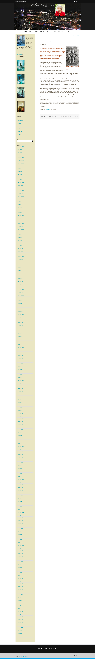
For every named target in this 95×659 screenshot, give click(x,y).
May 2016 (20, 438)
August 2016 (20, 429)
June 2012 (20, 567)
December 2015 (21, 451)
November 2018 (21, 355)
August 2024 (20, 165)
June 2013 (20, 534)
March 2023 (20, 212)
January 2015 (20, 482)
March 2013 (20, 542)
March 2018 (20, 377)
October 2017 (20, 391)
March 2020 (20, 311)
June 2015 (20, 468)
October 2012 (20, 556)
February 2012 (21, 578)
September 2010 (21, 625)
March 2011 (20, 608)
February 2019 (21, 347)
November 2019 (21, 322)
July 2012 (20, 564)
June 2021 (20, 270)
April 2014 (20, 506)
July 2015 (20, 465)
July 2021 (20, 267)
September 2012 (21, 559)
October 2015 (20, 457)
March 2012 (20, 575)
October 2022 (20, 226)
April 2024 (20, 176)
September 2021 (21, 262)
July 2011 (19, 597)
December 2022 (21, 220)
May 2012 (20, 570)
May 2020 (20, 306)
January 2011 (20, 614)
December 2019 (21, 319)
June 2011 (20, 600)
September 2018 (21, 361)
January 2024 (20, 185)
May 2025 (20, 149)
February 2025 (21, 154)
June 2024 (20, 171)
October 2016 (20, 424)
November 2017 (21, 388)
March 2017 (20, 410)
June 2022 (20, 237)
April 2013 (20, 539)
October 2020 (20, 292)
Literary (19, 123)
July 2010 (20, 630)
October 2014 (20, 490)
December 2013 (21, 517)
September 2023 (21, 196)
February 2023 (21, 215)
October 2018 (20, 358)
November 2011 (21, 586)
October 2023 (20, 193)
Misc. (19, 126)
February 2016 (21, 446)
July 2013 (20, 531)
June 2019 (20, 336)
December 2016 (21, 418)
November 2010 (21, 619)
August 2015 (20, 462)
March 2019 (20, 344)
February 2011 (21, 611)
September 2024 (21, 163)
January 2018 (20, 383)
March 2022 (20, 245)
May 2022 (20, 240)
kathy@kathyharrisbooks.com (21, 1)
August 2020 (20, 297)
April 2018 (20, 374)
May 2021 (20, 273)
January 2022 (20, 251)
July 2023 (20, 201)
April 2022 (20, 242)
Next (78, 35)
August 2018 (20, 363)
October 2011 (20, 589)
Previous (73, 35)
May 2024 (20, 174)
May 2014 (20, 504)
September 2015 (21, 460)
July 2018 (20, 366)
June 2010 (20, 633)
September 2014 (21, 493)
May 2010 (20, 636)
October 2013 (20, 523)
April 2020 (20, 308)
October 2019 (20, 325)
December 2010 (21, 616)
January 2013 (20, 548)
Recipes (19, 134)
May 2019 (20, 339)
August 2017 (20, 396)
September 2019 (21, 328)
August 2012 (20, 561)
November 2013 (21, 520)
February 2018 (21, 380)
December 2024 (21, 157)
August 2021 (20, 264)
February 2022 (21, 248)
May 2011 (20, 603)
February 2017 (21, 413)
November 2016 (21, 421)
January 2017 (20, 416)
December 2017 (21, 385)
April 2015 (20, 473)
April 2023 (20, 209)
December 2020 (21, 286)
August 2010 (20, 627)
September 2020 (21, 295)
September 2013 (21, 526)
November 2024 (21, 160)
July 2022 (20, 234)
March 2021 (20, 278)
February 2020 (21, 314)
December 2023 (21, 187)
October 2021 (20, 259)
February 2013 (21, 545)
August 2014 (20, 495)
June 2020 (20, 303)
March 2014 (20, 509)
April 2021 (20, 275)
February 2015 (21, 479)
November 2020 (21, 289)
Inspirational (20, 120)
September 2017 (21, 394)
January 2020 (20, 317)
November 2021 (21, 256)
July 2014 (20, 498)
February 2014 (21, 512)
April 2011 (20, 605)
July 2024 (20, 168)
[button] (69, 31)
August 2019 (20, 330)
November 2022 (21, 223)
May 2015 (20, 471)
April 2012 (20, 572)
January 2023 (20, 218)
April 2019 (20, 341)
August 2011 (20, 594)
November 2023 (21, 190)
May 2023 (20, 207)
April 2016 (20, 440)
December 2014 (21, 484)
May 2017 (20, 405)
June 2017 (20, 402)
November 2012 (21, 553)
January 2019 (20, 350)
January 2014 (20, 515)
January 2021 (20, 284)
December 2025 (21, 146)
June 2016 (20, 435)
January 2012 (20, 581)
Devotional (48, 109)
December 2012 (21, 550)
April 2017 (20, 407)
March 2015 (20, 476)
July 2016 (20, 432)
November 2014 (21, 487)
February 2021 (21, 281)
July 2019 (20, 333)
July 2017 (20, 399)
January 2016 (20, 449)
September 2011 (21, 592)
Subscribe (19, 54)
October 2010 (20, 622)
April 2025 (20, 152)
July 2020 (20, 300)
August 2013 (20, 528)
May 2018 (20, 372)
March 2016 (20, 443)
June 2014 (20, 501)
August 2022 (20, 231)
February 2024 (21, 182)
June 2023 (20, 204)
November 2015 (21, 454)
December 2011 (21, 583)
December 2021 (21, 253)
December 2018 (21, 352)
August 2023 (20, 198)
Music (19, 128)
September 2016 (21, 427)
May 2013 (20, 537)
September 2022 (21, 229)
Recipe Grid (20, 131)
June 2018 (20, 369)
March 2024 (20, 179)
